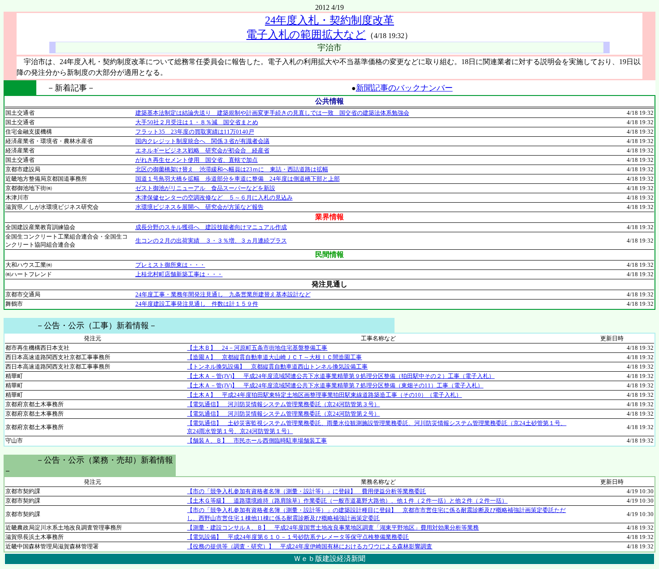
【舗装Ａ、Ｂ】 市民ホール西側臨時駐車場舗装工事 (257, 440)
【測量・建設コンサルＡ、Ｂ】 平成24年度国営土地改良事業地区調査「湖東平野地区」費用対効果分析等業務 (333, 527)
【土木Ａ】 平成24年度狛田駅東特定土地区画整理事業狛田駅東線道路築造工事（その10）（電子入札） (324, 394)
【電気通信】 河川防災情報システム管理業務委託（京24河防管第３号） (283, 404)
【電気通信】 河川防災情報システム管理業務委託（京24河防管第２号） (283, 413)
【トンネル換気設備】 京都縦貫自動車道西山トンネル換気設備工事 (277, 366)
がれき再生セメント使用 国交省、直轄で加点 (196, 159)
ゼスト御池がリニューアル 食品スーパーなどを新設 (205, 188)
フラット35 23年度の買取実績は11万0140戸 (194, 131)
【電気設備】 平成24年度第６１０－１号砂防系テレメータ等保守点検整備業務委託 (298, 537)
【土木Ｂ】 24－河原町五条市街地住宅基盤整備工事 (257, 347)
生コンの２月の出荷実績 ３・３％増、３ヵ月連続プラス (211, 240)
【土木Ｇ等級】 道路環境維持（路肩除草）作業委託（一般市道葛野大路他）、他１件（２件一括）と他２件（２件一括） (347, 500)
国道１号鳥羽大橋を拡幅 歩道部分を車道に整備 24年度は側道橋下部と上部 (237, 178)
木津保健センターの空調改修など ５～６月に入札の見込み (214, 197)
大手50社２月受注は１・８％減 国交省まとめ (196, 122)
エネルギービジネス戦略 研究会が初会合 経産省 (202, 150)
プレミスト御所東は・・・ (170, 264)
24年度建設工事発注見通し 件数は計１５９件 (196, 303)
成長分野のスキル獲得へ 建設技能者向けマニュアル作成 (211, 227)
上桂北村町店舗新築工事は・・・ (179, 274)
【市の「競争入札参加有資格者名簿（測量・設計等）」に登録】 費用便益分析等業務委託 (306, 491)
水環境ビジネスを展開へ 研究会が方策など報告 (199, 207)
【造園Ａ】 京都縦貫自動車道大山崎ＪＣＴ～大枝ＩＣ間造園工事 (274, 357)
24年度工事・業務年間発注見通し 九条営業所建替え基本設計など (223, 294)
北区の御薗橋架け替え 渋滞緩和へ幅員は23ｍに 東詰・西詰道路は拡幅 (231, 169)
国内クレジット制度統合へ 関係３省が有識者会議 (202, 141)
